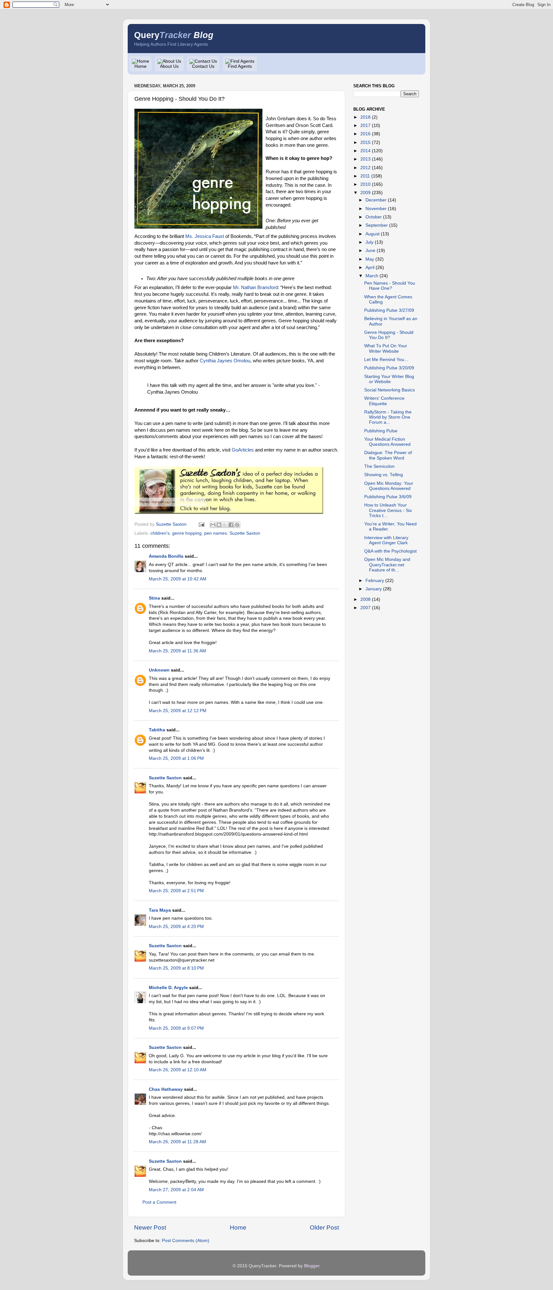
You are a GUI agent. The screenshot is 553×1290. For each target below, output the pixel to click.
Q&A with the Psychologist (390, 551)
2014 (365, 150)
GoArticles (243, 449)
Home (140, 66)
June (370, 250)
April (369, 267)
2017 (365, 125)
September (376, 225)
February (374, 580)
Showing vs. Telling (383, 474)
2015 (365, 142)
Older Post (324, 1227)
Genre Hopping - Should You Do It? (388, 335)
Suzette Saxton (244, 533)
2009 (365, 192)
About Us (169, 66)
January (373, 588)
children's (160, 533)
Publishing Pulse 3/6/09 (388, 496)
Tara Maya (160, 910)
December (376, 200)
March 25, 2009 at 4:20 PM (176, 926)
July (369, 242)
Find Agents (240, 66)
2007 (365, 607)
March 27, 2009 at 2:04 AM (176, 1189)
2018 (365, 117)
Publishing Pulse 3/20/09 (389, 368)
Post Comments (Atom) (185, 1240)
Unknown (159, 670)
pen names (215, 533)
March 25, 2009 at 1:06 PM (176, 758)
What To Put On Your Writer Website (385, 348)
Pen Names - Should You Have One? (389, 286)
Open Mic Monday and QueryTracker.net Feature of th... (387, 564)
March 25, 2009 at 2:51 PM (176, 890)
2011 (365, 176)
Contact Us (203, 66)
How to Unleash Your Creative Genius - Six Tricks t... (388, 510)
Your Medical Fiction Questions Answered (387, 442)
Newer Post (150, 1227)
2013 (365, 159)
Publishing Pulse (380, 431)
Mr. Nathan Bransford (255, 287)
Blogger (311, 1265)
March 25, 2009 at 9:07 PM (176, 1028)
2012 (365, 167)
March (371, 275)
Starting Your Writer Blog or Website (389, 379)
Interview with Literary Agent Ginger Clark (386, 540)
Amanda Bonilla (166, 556)
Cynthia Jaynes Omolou (225, 360)
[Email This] (213, 525)
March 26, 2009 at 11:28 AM (177, 1141)
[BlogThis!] (219, 525)
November (376, 208)
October (373, 217)
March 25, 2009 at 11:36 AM (177, 651)
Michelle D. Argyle (168, 987)
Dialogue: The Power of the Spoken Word (388, 455)
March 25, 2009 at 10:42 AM (177, 579)
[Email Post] (201, 524)
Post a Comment (159, 1202)
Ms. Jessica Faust (204, 236)
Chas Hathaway (166, 1089)
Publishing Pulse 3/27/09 (389, 310)
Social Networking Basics (389, 390)
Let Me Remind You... (386, 359)
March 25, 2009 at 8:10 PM (176, 968)
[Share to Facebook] (231, 525)
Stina (154, 598)
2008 (365, 599)
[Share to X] (225, 525)
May (369, 259)
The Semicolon (379, 466)
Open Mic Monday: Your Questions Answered (388, 486)
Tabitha (157, 730)
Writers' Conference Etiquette (384, 401)
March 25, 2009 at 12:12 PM (177, 710)
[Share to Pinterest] (237, 525)
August (372, 234)
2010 (365, 184)
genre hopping (187, 533)
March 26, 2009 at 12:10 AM (177, 1069)
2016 (365, 133)
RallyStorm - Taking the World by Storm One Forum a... (388, 417)
